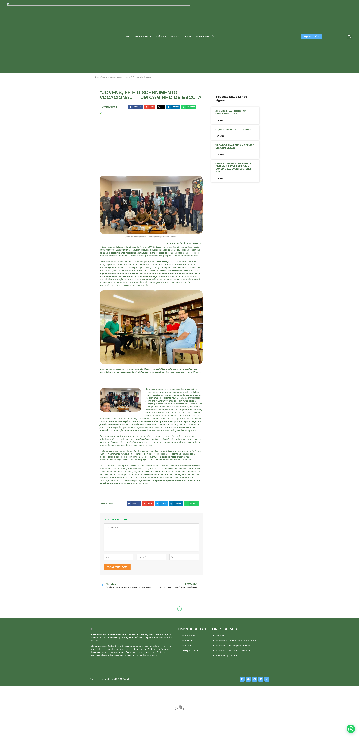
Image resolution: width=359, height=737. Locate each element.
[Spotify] (254, 679)
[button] (349, 36)
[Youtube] (248, 679)
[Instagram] (266, 679)
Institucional (141, 37)
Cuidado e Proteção (204, 37)
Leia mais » (220, 120)
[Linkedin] (260, 679)
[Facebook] (242, 679)
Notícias (160, 37)
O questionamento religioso (234, 129)
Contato (187, 37)
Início (128, 37)
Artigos (175, 37)
